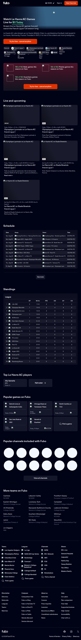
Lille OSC (15, 304)
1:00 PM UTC (71, 252)
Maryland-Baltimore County (40, 508)
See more (40, 277)
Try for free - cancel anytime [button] (20, 41)
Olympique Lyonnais (36, 48)
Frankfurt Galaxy (60, 496)
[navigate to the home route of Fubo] (6, 3)
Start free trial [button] (71, 3)
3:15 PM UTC (71, 236)
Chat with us (65, 618)
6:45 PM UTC (71, 239)
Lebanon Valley (35, 496)
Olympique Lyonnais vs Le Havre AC (20, 129)
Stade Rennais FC (17, 331)
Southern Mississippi (37, 514)
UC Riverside (8, 508)
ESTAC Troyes (16, 334)
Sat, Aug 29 (9, 236)
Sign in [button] (59, 3)
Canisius (6, 496)
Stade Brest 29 (16, 328)
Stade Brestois (67, 48)
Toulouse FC (11, 52)
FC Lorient (15, 338)
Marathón (58, 520)
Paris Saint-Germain (18, 321)
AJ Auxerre (15, 358)
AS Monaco (15, 317)
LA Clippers (8, 528)
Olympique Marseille (18, 307)
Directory (76, 636)
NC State (32, 520)
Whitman (57, 514)
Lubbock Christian (61, 508)
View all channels (40, 478)
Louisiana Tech (34, 502)
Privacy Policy (66, 636)
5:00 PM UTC (71, 266)
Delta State (7, 514)
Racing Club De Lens (18, 311)
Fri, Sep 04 (9, 266)
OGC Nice (45, 52)
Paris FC (14, 344)
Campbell (58, 502)
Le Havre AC (52, 48)
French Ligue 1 (19, 48)
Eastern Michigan (10, 502)
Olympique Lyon (17, 314)
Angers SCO (15, 351)
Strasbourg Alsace (17, 361)
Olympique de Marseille (28, 52)
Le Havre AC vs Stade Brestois (55, 165)
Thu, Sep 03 (9, 263)
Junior (5, 520)
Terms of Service (54, 636)
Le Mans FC (15, 324)
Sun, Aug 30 (9, 252)
